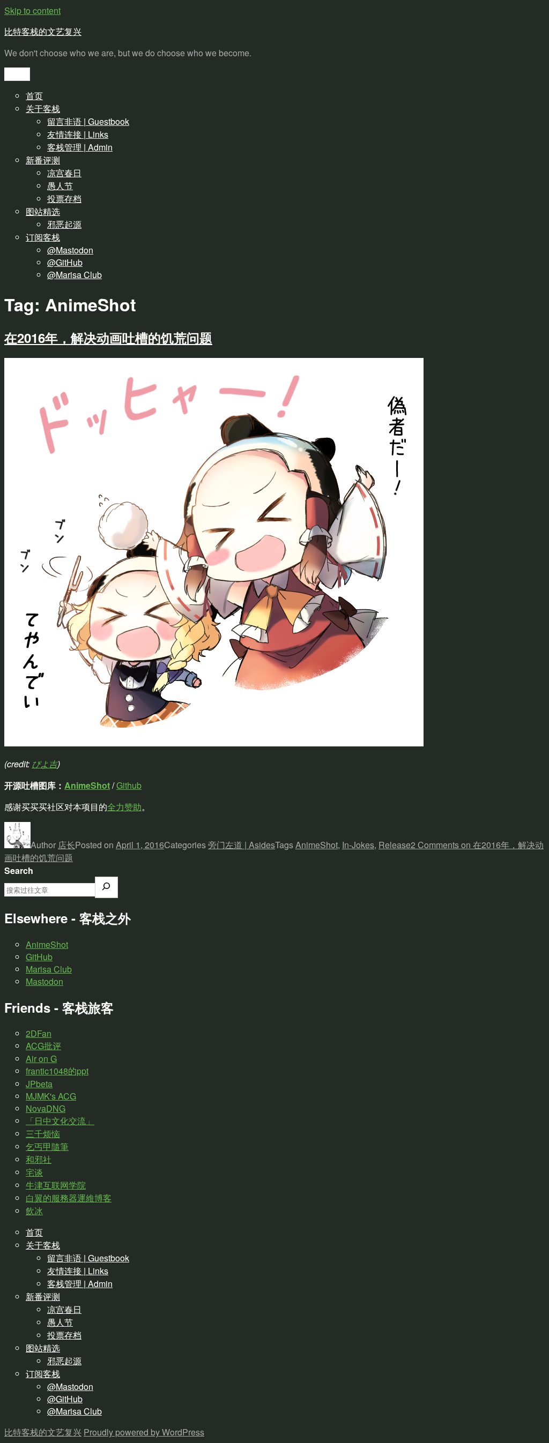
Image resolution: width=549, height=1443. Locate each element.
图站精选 (43, 211)
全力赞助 (124, 807)
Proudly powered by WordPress (144, 1432)
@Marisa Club (74, 274)
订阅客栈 (43, 237)
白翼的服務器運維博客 (69, 1198)
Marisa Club (49, 969)
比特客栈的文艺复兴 (42, 31)
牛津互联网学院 (56, 1185)
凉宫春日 (64, 173)
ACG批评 (43, 1046)
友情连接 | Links (77, 134)
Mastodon (44, 981)
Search (18, 870)
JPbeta (39, 1084)
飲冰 (34, 1211)
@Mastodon (70, 250)
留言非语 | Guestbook (88, 121)
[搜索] (106, 887)
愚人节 (60, 186)
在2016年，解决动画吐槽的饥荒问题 (108, 337)
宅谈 (34, 1172)
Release (395, 845)
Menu (17, 74)
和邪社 (38, 1159)
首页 (34, 95)
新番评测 (43, 160)
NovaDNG (45, 1108)
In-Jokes (358, 845)
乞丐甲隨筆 (47, 1146)
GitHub (39, 957)
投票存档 (64, 198)
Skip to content (32, 10)
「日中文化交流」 (60, 1121)
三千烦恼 (43, 1133)
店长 (66, 845)
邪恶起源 (64, 224)
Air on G (41, 1058)
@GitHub (65, 262)
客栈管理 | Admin (80, 147)
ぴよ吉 (44, 764)
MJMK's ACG (51, 1096)
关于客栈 (43, 108)
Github (129, 785)
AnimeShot (87, 785)
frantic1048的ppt (57, 1071)
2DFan (38, 1033)
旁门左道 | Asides (241, 845)
